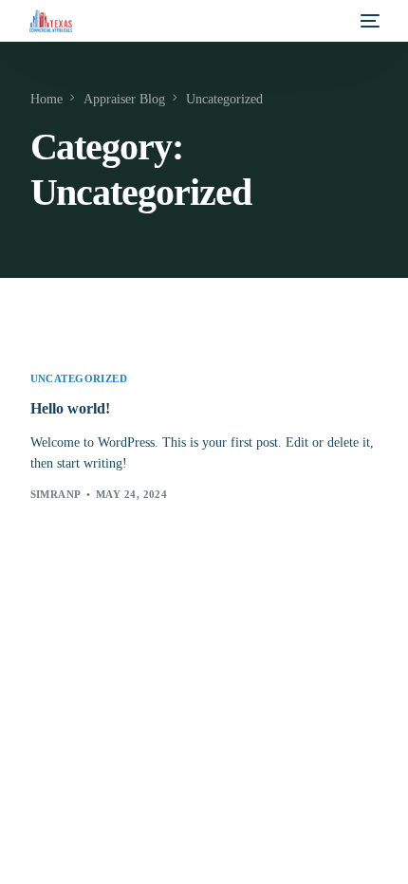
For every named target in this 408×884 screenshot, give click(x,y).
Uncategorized (79, 379)
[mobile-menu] (368, 20)
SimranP (56, 494)
